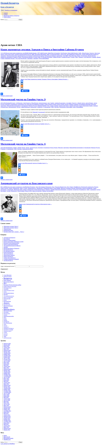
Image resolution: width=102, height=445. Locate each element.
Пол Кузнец (84, 55)
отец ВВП (65, 55)
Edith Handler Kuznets (31, 53)
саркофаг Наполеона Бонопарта (58, 189)
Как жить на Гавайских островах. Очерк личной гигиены (42, 104)
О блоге (6, 14)
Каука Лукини (60, 104)
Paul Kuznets (64, 53)
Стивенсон (39, 107)
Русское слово (36, 57)
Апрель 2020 (7, 398)
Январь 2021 (7, 386)
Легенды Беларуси (8, 253)
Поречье (47, 189)
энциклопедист (26, 149)
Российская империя (27, 57)
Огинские (5, 314)
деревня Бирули (32, 188)
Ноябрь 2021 (7, 373)
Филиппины (62, 107)
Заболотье (63, 188)
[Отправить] (51, 94)
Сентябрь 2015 (7, 411)
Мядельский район (8, 310)
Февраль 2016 (7, 407)
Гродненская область (9, 293)
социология (33, 107)
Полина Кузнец (92, 55)
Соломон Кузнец (65, 57)
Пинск (78, 55)
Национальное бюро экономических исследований (20, 55)
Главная (6, 13)
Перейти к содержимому (11, 10)
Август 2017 (7, 404)
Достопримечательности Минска (12, 245)
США (76, 57)
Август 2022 (7, 361)
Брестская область (9, 281)
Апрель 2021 (7, 382)
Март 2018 (6, 402)
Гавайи (52, 103)
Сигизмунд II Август (9, 328)
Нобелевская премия (38, 55)
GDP (38, 53)
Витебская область (7, 287)
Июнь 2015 (6, 412)
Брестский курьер (9, 54)
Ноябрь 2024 (7, 354)
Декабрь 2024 (7, 353)
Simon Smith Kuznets (73, 53)
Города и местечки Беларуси (11, 244)
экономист (36, 58)
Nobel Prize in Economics (54, 53)
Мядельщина (6, 312)
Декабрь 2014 (7, 417)
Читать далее (44, 79)
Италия (5, 300)
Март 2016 (6, 405)
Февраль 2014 (7, 428)
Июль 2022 (6, 362)
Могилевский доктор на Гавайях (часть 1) (23, 144)
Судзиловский (46, 107)
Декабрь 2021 (7, 371)
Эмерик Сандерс (46, 191)
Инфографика (7, 17)
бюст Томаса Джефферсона (74, 187)
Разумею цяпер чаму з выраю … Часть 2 (14, 231)
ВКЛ (5, 283)
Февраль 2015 (7, 416)
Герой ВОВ (6, 289)
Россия (18, 107)
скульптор (69, 189)
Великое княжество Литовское (10, 286)
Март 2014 (6, 427)
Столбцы (5, 332)
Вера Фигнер (34, 103)
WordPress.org (7, 439)
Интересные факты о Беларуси (11, 15)
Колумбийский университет (74, 54)
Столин (72, 57)
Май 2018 (6, 401)
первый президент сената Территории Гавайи (81, 105)
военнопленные (43, 103)
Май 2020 (6, 397)
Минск (6, 307)
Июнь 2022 (6, 363)
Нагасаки (93, 104)
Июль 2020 (6, 394)
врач (48, 103)
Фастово (56, 107)
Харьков (94, 57)
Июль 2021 (6, 378)
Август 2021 (7, 377)
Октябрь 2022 (7, 359)
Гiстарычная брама (55, 54)
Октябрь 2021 (7, 374)
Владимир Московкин (40, 54)
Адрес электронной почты (8, 266)
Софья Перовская (25, 107)
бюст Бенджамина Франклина (43, 187)
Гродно (6, 294)
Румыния (3, 149)
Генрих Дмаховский (14, 188)
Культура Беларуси (8, 252)
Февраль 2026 (7, 343)
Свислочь (5, 325)
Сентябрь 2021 (7, 376)
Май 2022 (6, 365)
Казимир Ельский (70, 188)
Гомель (5, 291)
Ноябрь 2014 (7, 419)
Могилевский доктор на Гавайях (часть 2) (23, 99)
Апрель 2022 (7, 366)
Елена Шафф (56, 188)
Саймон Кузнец (57, 57)
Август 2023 (7, 358)
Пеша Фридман (73, 55)
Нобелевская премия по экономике (53, 55)
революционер (12, 107)
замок (5, 336)
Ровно (19, 57)
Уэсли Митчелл (87, 57)
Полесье (5, 320)
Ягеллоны (5, 335)
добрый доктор (81, 103)
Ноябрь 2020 (7, 389)
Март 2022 (6, 367)
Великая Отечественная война (11, 243)
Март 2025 (6, 349)
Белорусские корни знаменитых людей (16, 53)
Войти (5, 435)
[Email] (51, 88)
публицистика (4, 107)
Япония (78, 107)
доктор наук (63, 54)
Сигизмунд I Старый (8, 329)
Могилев (60, 147)
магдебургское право (7, 337)
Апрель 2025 (7, 347)
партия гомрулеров (64, 105)
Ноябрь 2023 (7, 357)
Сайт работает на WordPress (8, 443)
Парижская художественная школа (36, 189)
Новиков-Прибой (42, 105)
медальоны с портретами (7, 189)
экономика (30, 58)
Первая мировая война (9, 316)
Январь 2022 (7, 370)
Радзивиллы (6, 321)
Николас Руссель (32, 105)
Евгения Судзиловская (11, 104)
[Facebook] (51, 81)
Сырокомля (93, 189)
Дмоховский (39, 188)
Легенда (6, 303)
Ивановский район (7, 298)
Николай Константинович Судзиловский (17, 105)
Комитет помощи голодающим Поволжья (80, 104)
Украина (80, 57)
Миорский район (18, 189)
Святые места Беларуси (10, 257)
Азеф (24, 103)
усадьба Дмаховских (11, 191)
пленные (95, 105)
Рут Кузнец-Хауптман (46, 57)
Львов (94, 188)
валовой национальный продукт (23, 54)
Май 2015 (6, 413)
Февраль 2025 (7, 350)
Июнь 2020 (6, 396)
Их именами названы (9, 251)
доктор (27, 147)
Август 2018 (7, 400)
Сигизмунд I (6, 327)
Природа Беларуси (8, 256)
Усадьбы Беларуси (8, 260)
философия (69, 107)
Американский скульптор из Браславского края (26, 183)
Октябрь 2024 (7, 355)
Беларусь (92, 53)
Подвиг (5, 318)
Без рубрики (7, 239)
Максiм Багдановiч (7, 304)
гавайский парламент (60, 103)
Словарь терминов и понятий (11, 259)
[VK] (51, 83)
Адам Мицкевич (7, 275)
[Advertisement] (51, 31)
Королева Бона (7, 301)
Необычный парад (8, 230)
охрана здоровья (54, 105)
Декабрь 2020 (7, 388)
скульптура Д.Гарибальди (79, 189)
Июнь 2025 (6, 346)
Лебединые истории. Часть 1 (11, 227)
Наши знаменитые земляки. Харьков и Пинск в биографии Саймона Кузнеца (42, 49)
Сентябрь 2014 (7, 421)
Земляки (8, 103)
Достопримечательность (9, 296)
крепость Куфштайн (87, 188)
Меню (2, 10)
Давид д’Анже (23, 188)
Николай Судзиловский (39, 112)
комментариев (8, 438)
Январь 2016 (7, 408)
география (68, 103)
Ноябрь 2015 (7, 409)
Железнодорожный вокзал (8, 297)
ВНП (48, 54)
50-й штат (12, 103)
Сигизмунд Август (7, 331)
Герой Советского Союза (9, 290)
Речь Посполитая (8, 323)
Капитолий (79, 188)
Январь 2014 (7, 429)
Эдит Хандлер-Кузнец (21, 58)
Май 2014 (6, 424)
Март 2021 (6, 384)
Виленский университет (87, 187)
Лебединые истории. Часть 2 (11, 226)
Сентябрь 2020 (7, 392)
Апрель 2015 (7, 415)
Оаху (48, 105)
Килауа (67, 104)
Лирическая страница (9, 255)
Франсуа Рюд (28, 191)
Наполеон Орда (7, 313)
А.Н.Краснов (19, 103)
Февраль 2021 (7, 385)
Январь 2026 (7, 345)
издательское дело (22, 104)
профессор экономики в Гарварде (9, 57)
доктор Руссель (33, 147)
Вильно (96, 187)
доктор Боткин (89, 103)
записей (7, 437)
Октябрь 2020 (7, 390)
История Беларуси (8, 249)
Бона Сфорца (7, 280)
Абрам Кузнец (85, 53)
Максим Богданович (8, 305)
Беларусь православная (9, 240)
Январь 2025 (7, 351)
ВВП (33, 54)
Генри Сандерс (4, 188)
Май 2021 (6, 381)
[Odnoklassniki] (51, 86)
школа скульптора (37, 191)
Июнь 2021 (6, 380)
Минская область (9, 309)
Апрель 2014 (7, 425)
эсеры (74, 107)
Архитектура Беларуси (9, 237)
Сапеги (5, 324)
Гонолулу (74, 103)
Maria (47, 58)
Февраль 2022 (7, 369)
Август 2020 (7, 393)
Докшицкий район (48, 188)
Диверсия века (7, 229)
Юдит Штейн (42, 58)
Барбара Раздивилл (30, 187)
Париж (25, 189)
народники (3, 105)
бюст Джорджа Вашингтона (59, 187)
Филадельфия (20, 191)
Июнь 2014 (6, 423)
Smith (79, 53)
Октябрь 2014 (7, 420)
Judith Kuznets (43, 53)
